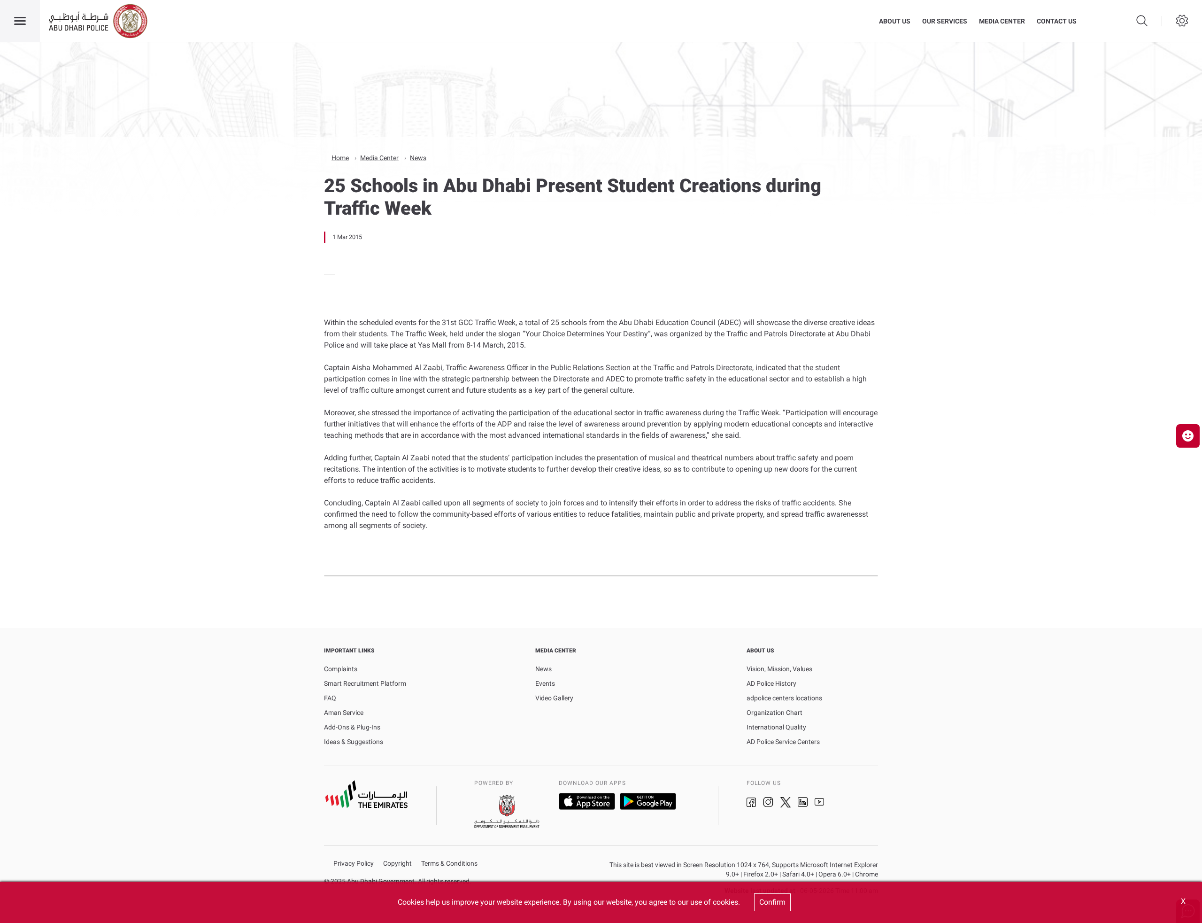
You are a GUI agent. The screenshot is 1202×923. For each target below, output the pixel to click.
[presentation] (327, 274)
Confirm (772, 902)
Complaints (340, 669)
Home (340, 158)
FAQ (330, 698)
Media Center (1002, 21)
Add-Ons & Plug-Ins (352, 727)
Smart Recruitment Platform (365, 683)
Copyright (397, 863)
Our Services (944, 21)
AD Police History (771, 683)
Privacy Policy (353, 863)
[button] (1188, 436)
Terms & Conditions (449, 863)
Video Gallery (554, 698)
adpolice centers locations (784, 698)
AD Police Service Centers (783, 741)
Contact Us (1057, 21)
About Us (894, 21)
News (418, 158)
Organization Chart (774, 712)
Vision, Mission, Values (779, 669)
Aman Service (343, 712)
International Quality (776, 727)
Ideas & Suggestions (353, 741)
